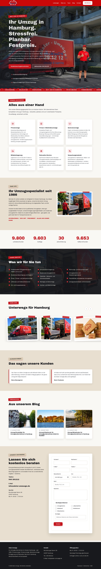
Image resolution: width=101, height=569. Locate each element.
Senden (58, 524)
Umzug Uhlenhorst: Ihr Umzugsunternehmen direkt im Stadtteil (49, 434)
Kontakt (79, 3)
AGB (91, 565)
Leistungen (56, 3)
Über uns (63, 3)
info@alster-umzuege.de (19, 486)
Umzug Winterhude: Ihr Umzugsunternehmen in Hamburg (78, 433)
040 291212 (88, 3)
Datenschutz (86, 565)
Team (68, 3)
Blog (73, 3)
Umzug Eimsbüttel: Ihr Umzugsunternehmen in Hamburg (21, 433)
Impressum (80, 565)
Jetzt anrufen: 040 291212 (41, 66)
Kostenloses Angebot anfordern (20, 66)
